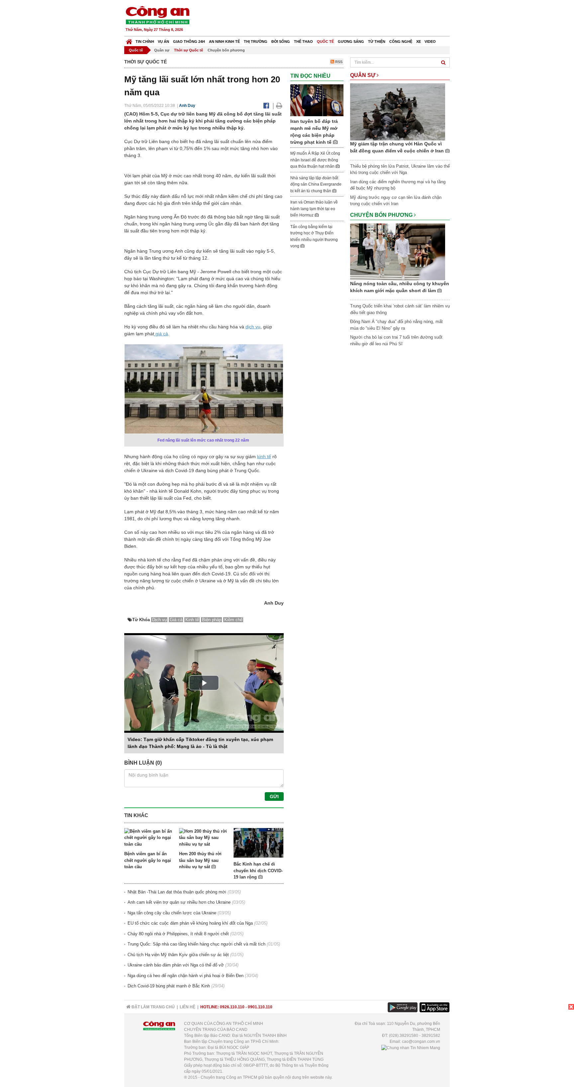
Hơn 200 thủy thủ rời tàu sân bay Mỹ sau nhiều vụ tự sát (200, 860)
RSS (338, 62)
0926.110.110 (232, 1007)
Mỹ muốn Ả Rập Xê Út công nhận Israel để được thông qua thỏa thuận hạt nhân (315, 160)
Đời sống (280, 41)
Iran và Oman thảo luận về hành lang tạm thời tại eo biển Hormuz (314, 208)
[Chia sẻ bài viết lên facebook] (266, 106)
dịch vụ (252, 326)
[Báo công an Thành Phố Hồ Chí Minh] (157, 14)
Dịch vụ (159, 619)
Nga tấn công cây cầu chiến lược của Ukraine (172, 912)
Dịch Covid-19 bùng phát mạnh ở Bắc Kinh (169, 985)
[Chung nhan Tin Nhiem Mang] (410, 1047)
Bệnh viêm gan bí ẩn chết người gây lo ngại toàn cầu (147, 860)
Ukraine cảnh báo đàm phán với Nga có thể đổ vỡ (176, 964)
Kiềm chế (233, 619)
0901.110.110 (260, 1007)
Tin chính (145, 41)
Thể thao (303, 41)
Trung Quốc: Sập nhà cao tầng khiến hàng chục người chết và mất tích (196, 944)
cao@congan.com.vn (421, 1041)
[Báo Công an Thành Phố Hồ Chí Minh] (129, 40)
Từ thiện (376, 41)
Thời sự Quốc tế (188, 50)
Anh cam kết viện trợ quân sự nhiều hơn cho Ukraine (179, 902)
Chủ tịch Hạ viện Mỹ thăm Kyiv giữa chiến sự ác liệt (178, 954)
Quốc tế (325, 41)
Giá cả (176, 619)
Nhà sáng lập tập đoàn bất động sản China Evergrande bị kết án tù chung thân (315, 184)
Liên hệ (187, 1007)
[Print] (279, 106)
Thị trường (255, 41)
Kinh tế (192, 619)
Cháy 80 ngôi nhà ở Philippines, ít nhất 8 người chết (178, 933)
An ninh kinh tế (224, 41)
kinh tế (264, 456)
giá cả (161, 333)
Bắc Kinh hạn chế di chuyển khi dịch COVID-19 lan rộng (258, 870)
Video (430, 41)
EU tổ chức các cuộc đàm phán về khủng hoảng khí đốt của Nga (190, 923)
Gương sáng (351, 41)
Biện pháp (211, 619)
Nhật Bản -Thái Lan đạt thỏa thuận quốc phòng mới (177, 891)
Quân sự (161, 50)
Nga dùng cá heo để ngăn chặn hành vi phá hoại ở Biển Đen (185, 975)
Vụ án (163, 41)
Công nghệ (400, 41)
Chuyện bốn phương (226, 50)
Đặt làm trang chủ (153, 1007)
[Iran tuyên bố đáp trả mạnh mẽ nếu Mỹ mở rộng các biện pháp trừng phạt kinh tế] (316, 99)
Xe (418, 41)
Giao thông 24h (189, 41)
